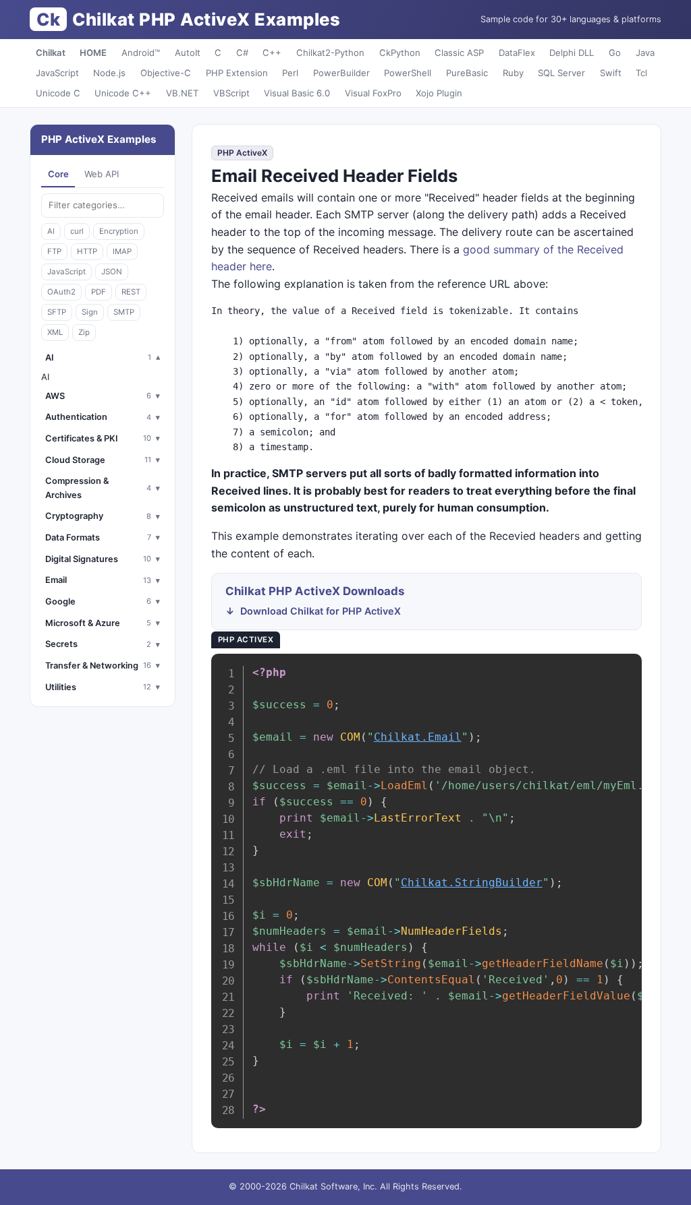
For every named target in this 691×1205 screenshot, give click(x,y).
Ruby (513, 72)
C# (242, 52)
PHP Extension (237, 72)
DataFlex (517, 52)
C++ (271, 52)
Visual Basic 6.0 (297, 93)
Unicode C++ (122, 93)
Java (645, 52)
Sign (90, 312)
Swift (610, 72)
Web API (101, 173)
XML (55, 332)
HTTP (87, 251)
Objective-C (165, 72)
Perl (290, 72)
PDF (98, 292)
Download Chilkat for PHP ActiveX (320, 611)
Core (58, 173)
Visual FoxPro (373, 93)
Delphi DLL (571, 52)
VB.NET (182, 93)
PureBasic (467, 72)
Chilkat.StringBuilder (472, 882)
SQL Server (561, 72)
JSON (111, 271)
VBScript (231, 93)
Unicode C (58, 93)
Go (615, 52)
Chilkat (50, 52)
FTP (54, 251)
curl (77, 231)
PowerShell (407, 72)
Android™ (140, 52)
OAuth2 (61, 292)
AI (51, 231)
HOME (93, 52)
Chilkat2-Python (330, 52)
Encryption (118, 231)
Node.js (109, 72)
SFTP (56, 312)
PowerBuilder (341, 72)
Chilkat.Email (418, 737)
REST (130, 292)
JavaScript (57, 72)
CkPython (399, 52)
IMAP (122, 251)
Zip (84, 332)
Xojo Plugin (439, 93)
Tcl (641, 72)
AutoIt (187, 52)
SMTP (123, 312)
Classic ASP (459, 52)
